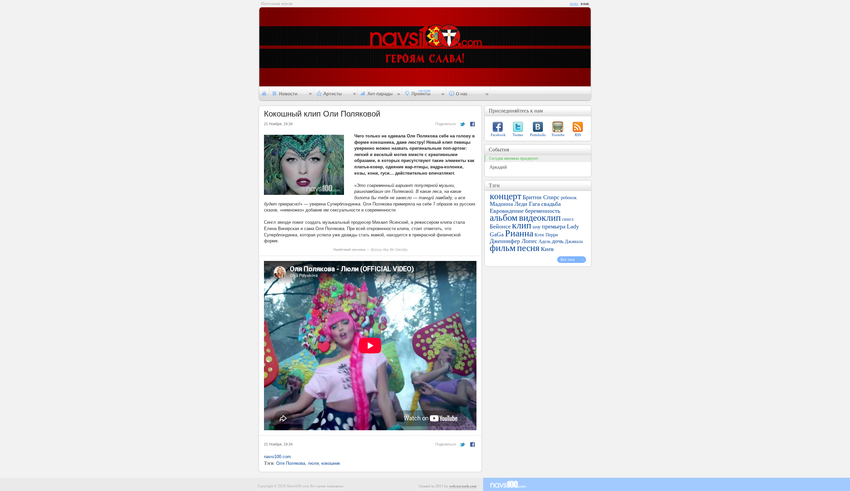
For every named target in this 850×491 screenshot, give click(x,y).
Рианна (519, 233)
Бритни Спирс (541, 197)
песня (528, 248)
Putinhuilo (538, 135)
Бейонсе (500, 226)
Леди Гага (527, 204)
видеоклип (540, 217)
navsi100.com (277, 456)
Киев (547, 249)
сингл (567, 219)
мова (574, 3)
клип (521, 225)
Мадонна (501, 204)
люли (313, 463)
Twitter (518, 135)
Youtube (558, 135)
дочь (557, 241)
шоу (537, 226)
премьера (553, 226)
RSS (578, 135)
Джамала (574, 241)
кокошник (330, 463)
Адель (545, 241)
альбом (504, 217)
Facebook (498, 135)
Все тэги (567, 259)
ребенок (569, 197)
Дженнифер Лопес (513, 241)
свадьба (551, 204)
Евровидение (507, 210)
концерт (505, 196)
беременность (542, 210)
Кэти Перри (546, 234)
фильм (503, 248)
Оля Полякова (290, 463)
